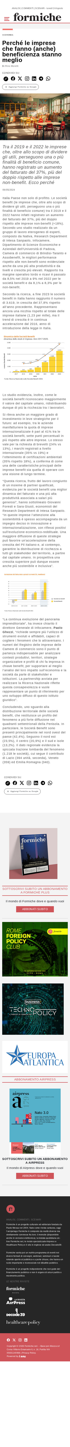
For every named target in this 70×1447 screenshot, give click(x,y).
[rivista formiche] (35, 1122)
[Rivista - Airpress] (35, 1300)
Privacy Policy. (29, 1353)
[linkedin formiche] (26, 1340)
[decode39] (35, 1312)
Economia (8, 35)
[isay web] (22, 1356)
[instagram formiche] (20, 1340)
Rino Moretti (12, 66)
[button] (7, 18)
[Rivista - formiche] (35, 1290)
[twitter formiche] (14, 1340)
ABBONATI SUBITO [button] (35, 909)
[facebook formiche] (8, 1340)
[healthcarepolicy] (35, 1322)
